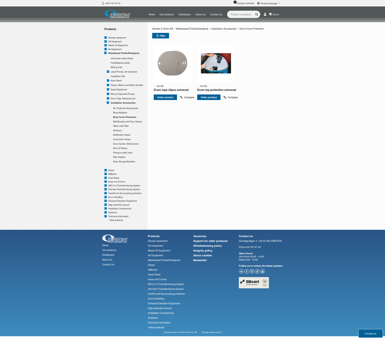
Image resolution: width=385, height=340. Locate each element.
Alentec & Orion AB (162, 28)
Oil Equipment (115, 41)
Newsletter (200, 260)
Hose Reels (116, 80)
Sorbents (112, 212)
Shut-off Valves (120, 148)
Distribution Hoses (121, 134)
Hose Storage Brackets (124, 161)
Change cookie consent (211, 332)
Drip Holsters (119, 157)
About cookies (202, 255)
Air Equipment (115, 49)
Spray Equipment (119, 89)
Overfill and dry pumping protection (125, 193)
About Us (201, 14)
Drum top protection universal (216, 90)
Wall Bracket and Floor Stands (127, 121)
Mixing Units (116, 67)
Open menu (105, 37)
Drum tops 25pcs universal (171, 90)
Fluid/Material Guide (120, 62)
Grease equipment (117, 37)
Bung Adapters (120, 112)
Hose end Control (116, 181)
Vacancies (199, 236)
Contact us (370, 333)
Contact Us (216, 14)
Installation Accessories (123, 102)
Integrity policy (203, 250)
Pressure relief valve (122, 152)
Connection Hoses (122, 139)
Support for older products (210, 241)
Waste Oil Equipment (118, 45)
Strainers (117, 130)
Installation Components (119, 208)
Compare (189, 97)
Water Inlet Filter (121, 125)
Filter (162, 35)
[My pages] (265, 14)
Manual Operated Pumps (123, 94)
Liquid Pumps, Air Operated (124, 71)
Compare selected (245, 3)
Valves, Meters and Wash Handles (127, 85)
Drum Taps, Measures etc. (123, 98)
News (152, 14)
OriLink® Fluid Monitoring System (124, 189)
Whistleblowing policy (207, 246)
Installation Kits (118, 76)
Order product (165, 97)
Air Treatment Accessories (125, 108)
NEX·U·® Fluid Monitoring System (124, 185)
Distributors (185, 14)
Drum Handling (115, 197)
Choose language (268, 3)
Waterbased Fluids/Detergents (123, 53)
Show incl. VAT (191, 332)
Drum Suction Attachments (126, 143)
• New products (116, 220)
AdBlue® (112, 174)
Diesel (111, 170)
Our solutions (167, 14)
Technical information (118, 216)
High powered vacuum (119, 204)
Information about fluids (122, 58)
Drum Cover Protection (124, 117)
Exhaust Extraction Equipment (122, 200)
